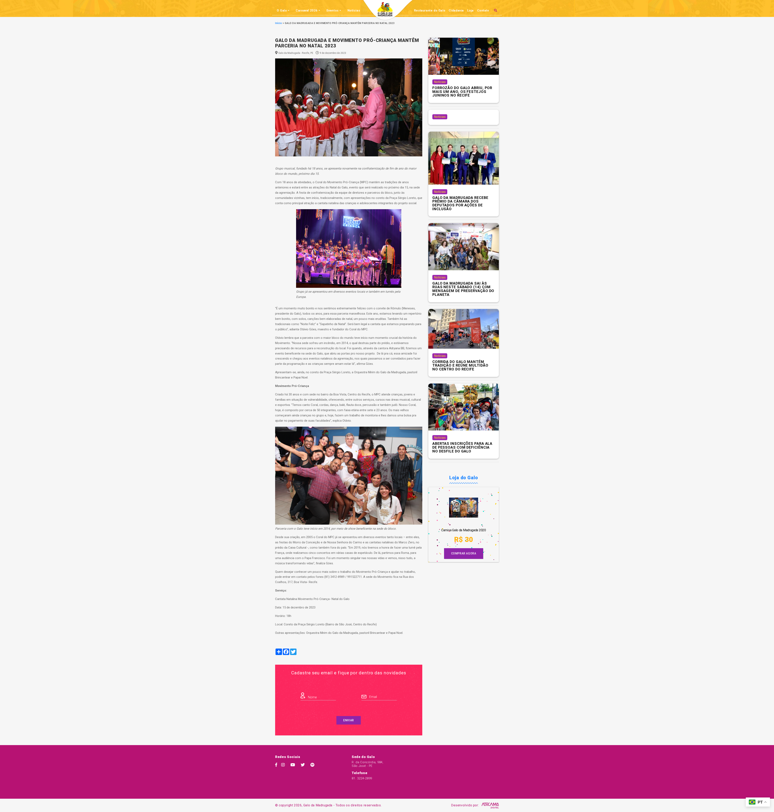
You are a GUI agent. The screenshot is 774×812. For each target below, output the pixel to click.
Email (372, 697)
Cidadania (456, 10)
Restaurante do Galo (429, 10)
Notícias (353, 10)
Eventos (333, 10)
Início (278, 23)
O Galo (282, 10)
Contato (483, 10)
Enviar (348, 720)
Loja (470, 10)
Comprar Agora (463, 553)
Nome (312, 697)
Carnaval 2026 (307, 10)
